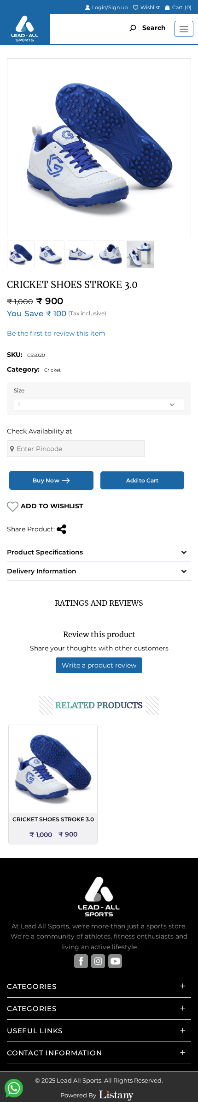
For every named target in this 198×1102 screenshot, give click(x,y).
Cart (181, 7)
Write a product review (99, 665)
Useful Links (35, 1030)
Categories (32, 986)
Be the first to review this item (56, 333)
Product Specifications (45, 552)
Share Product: (32, 529)
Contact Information (54, 1052)
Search (153, 28)
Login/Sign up (109, 7)
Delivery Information (41, 571)
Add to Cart (142, 480)
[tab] (99, 552)
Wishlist (149, 7)
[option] (53, 784)
